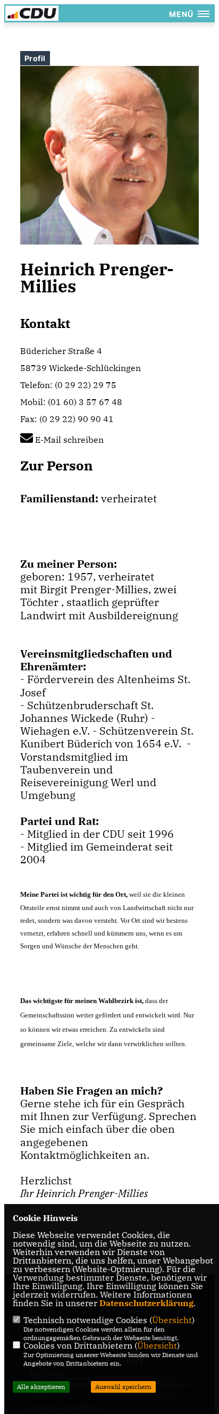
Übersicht (172, 1320)
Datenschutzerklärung (146, 1303)
